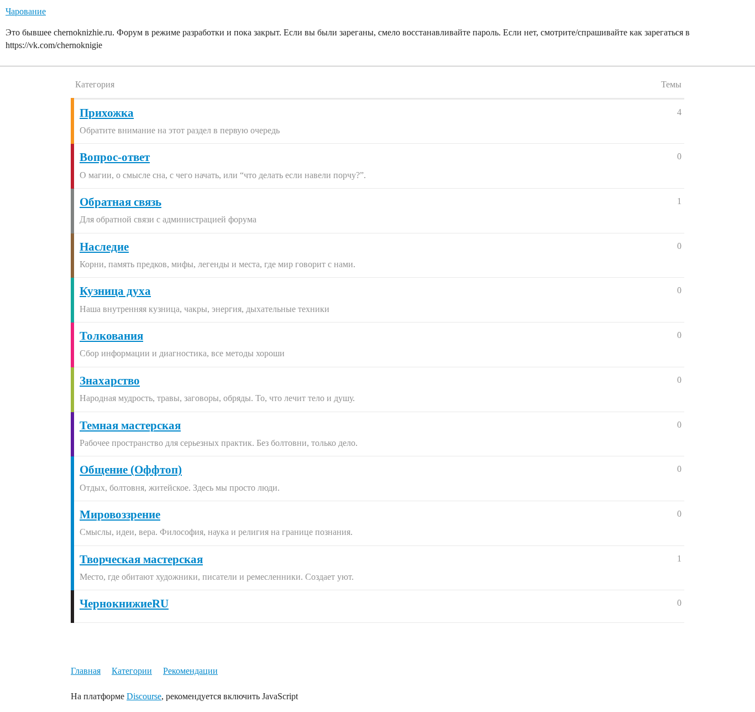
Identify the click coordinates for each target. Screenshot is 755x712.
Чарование (26, 11)
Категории (132, 670)
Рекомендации (190, 670)
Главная (86, 670)
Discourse (144, 696)
